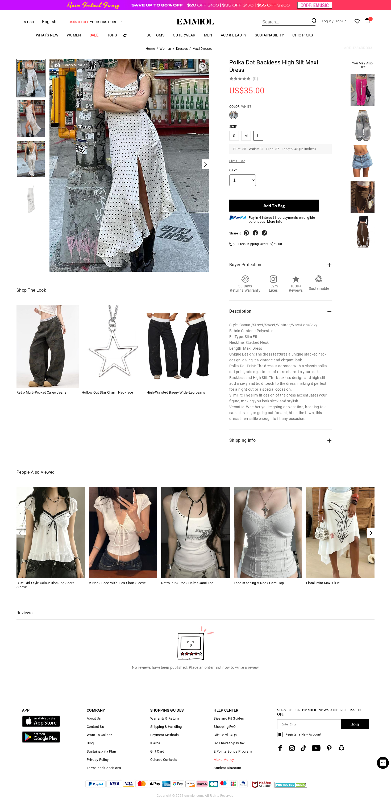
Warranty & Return (164, 718)
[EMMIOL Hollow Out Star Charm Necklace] (113, 346)
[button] (371, 533)
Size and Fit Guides (229, 718)
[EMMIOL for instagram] (292, 748)
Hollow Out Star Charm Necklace (107, 393)
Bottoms (155, 35)
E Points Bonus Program (233, 751)
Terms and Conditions (104, 768)
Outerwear (184, 35)
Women (74, 35)
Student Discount (227, 768)
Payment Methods (164, 735)
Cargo (131, 35)
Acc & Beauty (234, 35)
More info (274, 222)
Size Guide (237, 161)
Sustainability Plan (101, 751)
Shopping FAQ (225, 727)
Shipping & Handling (166, 727)
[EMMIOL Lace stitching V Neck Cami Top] (268, 532)
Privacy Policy (98, 760)
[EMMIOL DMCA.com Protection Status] (290, 787)
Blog (90, 743)
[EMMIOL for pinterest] (329, 748)
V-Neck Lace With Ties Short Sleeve (117, 583)
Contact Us (95, 727)
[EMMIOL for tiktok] (303, 748)
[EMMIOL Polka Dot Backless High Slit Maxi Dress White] (233, 117)
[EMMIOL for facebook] (280, 748)
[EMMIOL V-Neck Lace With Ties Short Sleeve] (123, 532)
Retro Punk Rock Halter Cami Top (187, 583)
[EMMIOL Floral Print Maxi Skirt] (340, 532)
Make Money (224, 760)
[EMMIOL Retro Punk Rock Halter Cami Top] (195, 532)
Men (208, 35)
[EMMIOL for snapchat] (341, 748)
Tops (112, 35)
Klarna (155, 743)
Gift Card (157, 751)
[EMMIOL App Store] (41, 726)
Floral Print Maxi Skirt (323, 583)
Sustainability (269, 35)
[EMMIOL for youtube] (316, 748)
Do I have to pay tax (229, 743)
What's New (47, 35)
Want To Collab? (99, 735)
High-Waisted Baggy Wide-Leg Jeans (176, 393)
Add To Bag (274, 205)
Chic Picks (302, 35)
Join (355, 724)
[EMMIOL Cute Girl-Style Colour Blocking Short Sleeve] (50, 532)
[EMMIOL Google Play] (41, 742)
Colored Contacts (163, 760)
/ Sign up (339, 21)
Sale (94, 35)
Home (150, 49)
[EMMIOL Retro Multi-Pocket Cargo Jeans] (47, 346)
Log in (326, 21)
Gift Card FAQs (225, 735)
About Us (94, 718)
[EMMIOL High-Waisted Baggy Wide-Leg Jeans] (178, 346)
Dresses (182, 49)
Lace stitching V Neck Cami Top (259, 583)
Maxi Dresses (203, 49)
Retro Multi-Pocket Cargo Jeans (41, 393)
